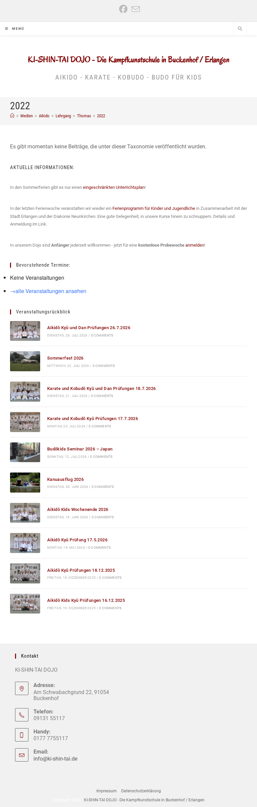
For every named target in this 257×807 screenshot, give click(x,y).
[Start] (12, 115)
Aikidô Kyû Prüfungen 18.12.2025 (81, 570)
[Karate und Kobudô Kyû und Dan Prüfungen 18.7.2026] (25, 392)
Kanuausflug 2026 (65, 479)
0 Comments (102, 335)
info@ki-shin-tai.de (55, 759)
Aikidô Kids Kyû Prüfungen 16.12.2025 (86, 600)
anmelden (194, 245)
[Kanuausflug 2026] (25, 483)
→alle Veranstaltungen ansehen (48, 291)
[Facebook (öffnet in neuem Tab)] (123, 9)
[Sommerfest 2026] (25, 361)
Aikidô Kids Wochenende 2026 (77, 509)
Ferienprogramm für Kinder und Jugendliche (153, 208)
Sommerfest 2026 (65, 358)
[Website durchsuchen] (240, 29)
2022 (101, 115)
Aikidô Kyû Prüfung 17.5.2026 (77, 539)
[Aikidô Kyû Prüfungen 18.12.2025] (25, 573)
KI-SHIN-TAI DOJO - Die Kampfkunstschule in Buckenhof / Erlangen (129, 59)
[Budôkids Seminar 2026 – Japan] (25, 452)
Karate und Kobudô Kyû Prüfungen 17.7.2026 (92, 418)
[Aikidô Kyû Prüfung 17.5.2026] (25, 543)
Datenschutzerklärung (141, 791)
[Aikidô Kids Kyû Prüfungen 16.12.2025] (25, 604)
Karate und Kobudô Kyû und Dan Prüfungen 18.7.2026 (101, 388)
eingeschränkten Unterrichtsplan (114, 187)
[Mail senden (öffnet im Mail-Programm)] (135, 9)
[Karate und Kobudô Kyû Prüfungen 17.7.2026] (25, 422)
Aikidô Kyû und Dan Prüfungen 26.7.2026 (88, 327)
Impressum (106, 791)
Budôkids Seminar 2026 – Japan (80, 448)
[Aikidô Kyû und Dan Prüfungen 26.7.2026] (25, 331)
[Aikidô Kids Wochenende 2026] (25, 513)
